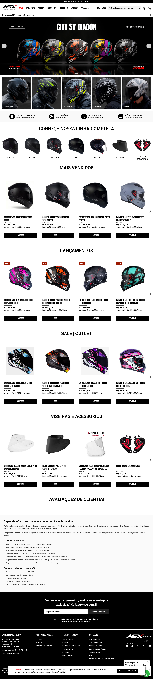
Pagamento (66, 642)
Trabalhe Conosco (95, 646)
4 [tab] (80, 73)
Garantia (39, 639)
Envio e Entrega (67, 655)
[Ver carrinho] (149, 8)
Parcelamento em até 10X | (76, 1)
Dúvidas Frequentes (96, 642)
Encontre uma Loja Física (10, 653)
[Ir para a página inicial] (138, 636)
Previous (4, 46)
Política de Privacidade (82, 621)
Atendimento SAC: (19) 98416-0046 (14, 650)
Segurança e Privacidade (71, 646)
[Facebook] (137, 645)
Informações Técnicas (44, 646)
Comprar (20, 235)
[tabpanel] (76, 46)
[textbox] (122, 8)
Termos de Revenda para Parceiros (101, 659)
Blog (90, 655)
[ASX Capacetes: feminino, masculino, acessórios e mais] (9, 7)
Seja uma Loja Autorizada (98, 649)
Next (148, 46)
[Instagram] (127, 646)
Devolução (66, 652)
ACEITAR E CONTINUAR (127, 671)
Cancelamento (67, 649)
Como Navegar (67, 639)
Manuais (39, 642)
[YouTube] (150, 645)
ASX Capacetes (94, 639)
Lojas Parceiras (94, 652)
